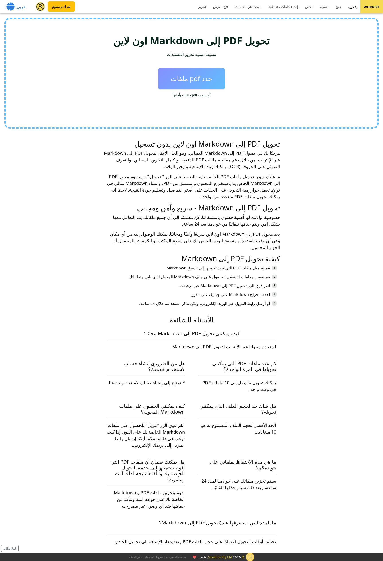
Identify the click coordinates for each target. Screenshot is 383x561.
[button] (40, 6)
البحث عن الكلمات (248, 6)
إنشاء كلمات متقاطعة (283, 6)
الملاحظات (10, 548)
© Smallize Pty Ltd (226, 557)
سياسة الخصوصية (176, 557)
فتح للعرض (220, 6)
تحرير (202, 6)
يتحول (352, 6)
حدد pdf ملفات (191, 78)
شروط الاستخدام (154, 557)
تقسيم (324, 6)
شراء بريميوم (61, 6)
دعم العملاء (135, 557)
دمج (338, 6)
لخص (309, 6)
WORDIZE (371, 6)
